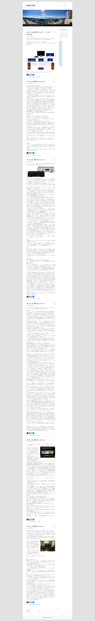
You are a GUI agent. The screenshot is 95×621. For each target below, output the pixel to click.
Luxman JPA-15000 (51, 340)
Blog (35, 25)
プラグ (28, 251)
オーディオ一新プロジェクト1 (35, 526)
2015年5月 (60, 63)
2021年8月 (60, 48)
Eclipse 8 (48, 102)
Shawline (44, 390)
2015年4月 (60, 64)
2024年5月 (60, 44)
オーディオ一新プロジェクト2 (35, 440)
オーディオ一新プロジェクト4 (35, 160)
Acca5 (45, 145)
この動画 (30, 451)
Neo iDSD (44, 189)
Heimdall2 (48, 101)
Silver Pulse (48, 409)
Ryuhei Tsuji (31, 5)
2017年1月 (60, 60)
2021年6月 (60, 50)
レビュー (38, 322)
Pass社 (30, 507)
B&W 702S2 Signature (31, 538)
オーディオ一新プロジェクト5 (35, 81)
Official (38, 25)
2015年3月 (60, 65)
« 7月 (61, 38)
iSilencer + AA (46, 351)
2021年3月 (60, 52)
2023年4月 (60, 46)
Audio (30, 76)
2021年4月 (60, 51)
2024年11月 (61, 42)
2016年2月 (60, 61)
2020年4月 (60, 53)
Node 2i (42, 178)
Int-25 (45, 194)
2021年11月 (61, 47)
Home (27, 25)
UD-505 (38, 165)
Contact (42, 25)
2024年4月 (60, 45)
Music (35, 76)
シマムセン (28, 190)
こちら (33, 188)
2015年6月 (60, 62)
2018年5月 (60, 57)
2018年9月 (60, 54)
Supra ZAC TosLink (48, 380)
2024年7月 (60, 43)
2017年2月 (60, 59)
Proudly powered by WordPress (47, 617)
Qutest (39, 189)
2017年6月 (60, 58)
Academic (31, 25)
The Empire (40, 89)
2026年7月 (60, 41)
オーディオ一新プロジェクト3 (35, 303)
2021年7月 (60, 49)
